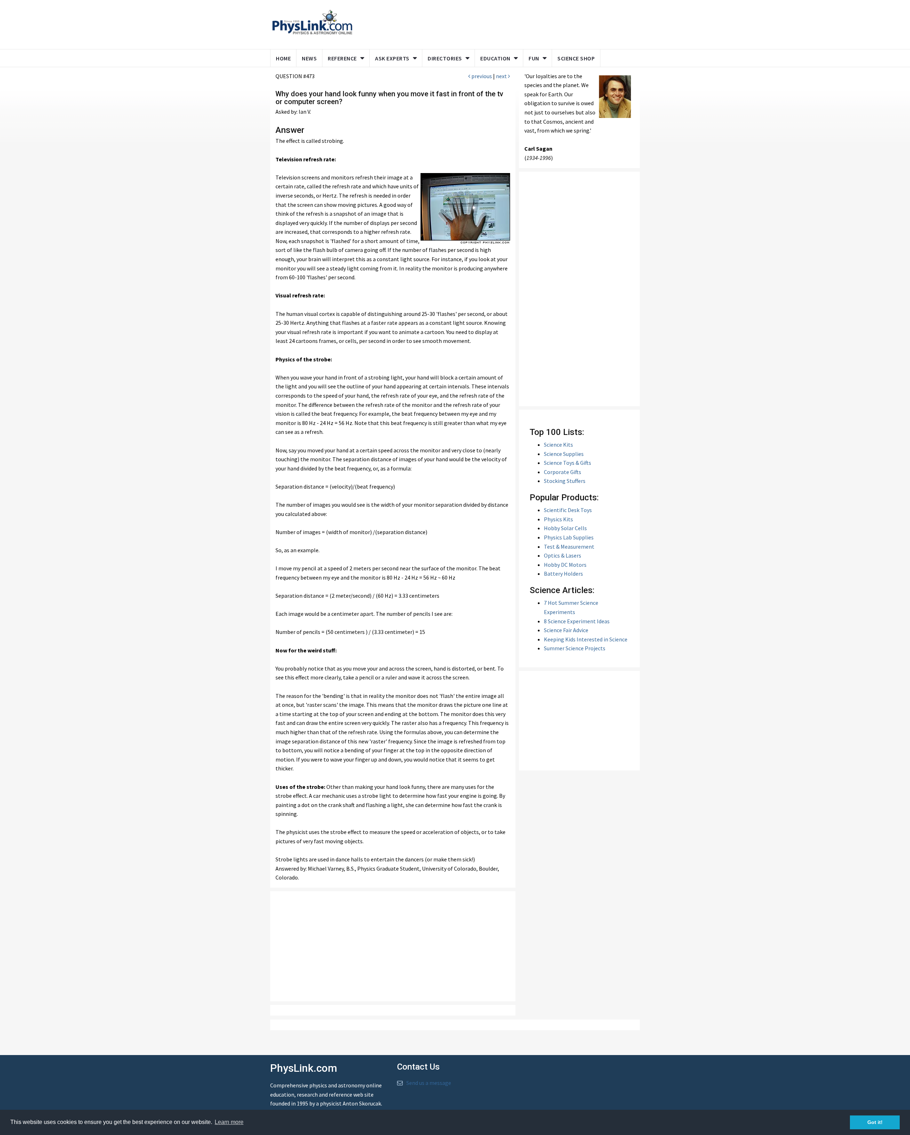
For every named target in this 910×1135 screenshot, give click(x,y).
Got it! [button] (875, 1122)
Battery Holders (563, 573)
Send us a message (428, 1082)
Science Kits (558, 444)
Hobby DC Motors (565, 564)
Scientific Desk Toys (568, 509)
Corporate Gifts (562, 471)
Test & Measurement (569, 546)
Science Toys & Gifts (567, 462)
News (309, 58)
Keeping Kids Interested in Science (585, 639)
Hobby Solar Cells (565, 528)
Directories (445, 58)
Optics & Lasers (562, 555)
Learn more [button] (229, 1122)
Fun (534, 58)
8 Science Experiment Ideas (577, 621)
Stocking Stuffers (564, 480)
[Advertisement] (494, 23)
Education (495, 58)
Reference (342, 58)
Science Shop (576, 58)
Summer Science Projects (574, 648)
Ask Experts (392, 58)
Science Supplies (564, 453)
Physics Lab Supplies (569, 537)
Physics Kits (558, 519)
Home (283, 58)
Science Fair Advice (566, 630)
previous (481, 76)
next (502, 76)
